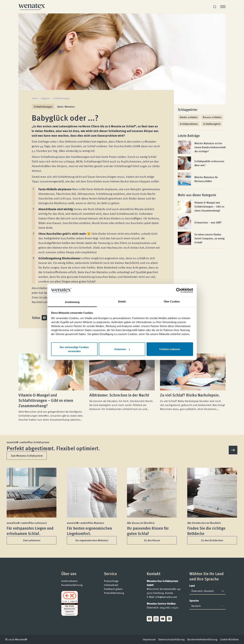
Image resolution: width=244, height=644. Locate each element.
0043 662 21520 (169, 607)
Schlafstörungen (61, 98)
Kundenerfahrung (71, 585)
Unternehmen (69, 581)
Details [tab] (122, 301)
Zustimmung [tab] (72, 301)
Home (35, 98)
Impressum (149, 639)
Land (192, 586)
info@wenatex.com (166, 597)
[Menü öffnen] (223, 6)
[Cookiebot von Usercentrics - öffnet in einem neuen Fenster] (178, 290)
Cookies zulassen (169, 349)
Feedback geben (113, 589)
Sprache (194, 601)
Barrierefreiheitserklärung (202, 639)
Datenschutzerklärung (171, 639)
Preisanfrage (111, 581)
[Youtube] (162, 618)
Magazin (45, 98)
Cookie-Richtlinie (229, 639)
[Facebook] (149, 618)
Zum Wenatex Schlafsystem (27, 456)
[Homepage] (31, 6)
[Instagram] (156, 618)
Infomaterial (111, 585)
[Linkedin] (169, 618)
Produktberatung (114, 593)
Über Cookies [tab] (172, 301)
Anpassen (120, 349)
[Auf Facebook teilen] (44, 317)
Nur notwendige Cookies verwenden (74, 349)
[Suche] (214, 6)
